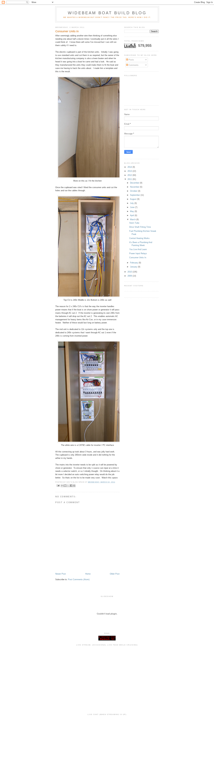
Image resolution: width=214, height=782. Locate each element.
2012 (130, 175)
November (135, 187)
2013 (130, 171)
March (133, 219)
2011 (130, 179)
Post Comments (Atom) (78, 579)
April (132, 215)
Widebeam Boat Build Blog (107, 12)
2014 (130, 167)
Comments (133, 65)
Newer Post (60, 574)
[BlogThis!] (65, 485)
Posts (131, 60)
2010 (130, 272)
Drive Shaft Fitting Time (140, 227)
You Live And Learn (138, 249)
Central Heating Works (139, 238)
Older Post (115, 574)
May (132, 211)
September (135, 195)
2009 (130, 276)
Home (88, 574)
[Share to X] (68, 485)
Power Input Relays (138, 253)
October (134, 191)
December (135, 183)
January (134, 267)
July (132, 203)
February (134, 263)
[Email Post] (58, 485)
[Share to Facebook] (71, 485)
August (133, 199)
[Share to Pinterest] (74, 485)
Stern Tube (134, 223)
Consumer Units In (137, 257)
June (132, 207)
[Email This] (62, 485)
